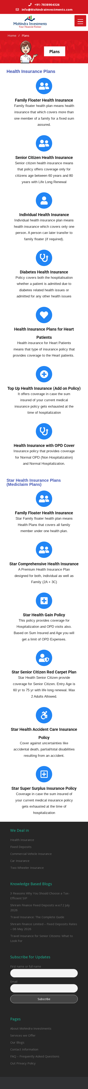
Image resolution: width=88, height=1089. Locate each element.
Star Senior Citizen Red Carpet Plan (44, 672)
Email (13, 982)
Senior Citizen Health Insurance (44, 157)
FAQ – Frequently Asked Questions (34, 1056)
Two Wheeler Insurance (27, 868)
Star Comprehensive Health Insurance (44, 563)
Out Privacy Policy (23, 1063)
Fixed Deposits (21, 847)
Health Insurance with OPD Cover (44, 445)
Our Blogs (17, 1042)
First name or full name (25, 966)
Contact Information (24, 1049)
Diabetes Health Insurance (44, 272)
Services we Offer (23, 1035)
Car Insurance (19, 861)
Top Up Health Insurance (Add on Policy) (44, 388)
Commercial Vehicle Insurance (31, 854)
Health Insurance (22, 840)
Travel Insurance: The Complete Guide (37, 917)
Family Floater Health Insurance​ (44, 100)
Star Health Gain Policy (44, 614)
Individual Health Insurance (44, 214)
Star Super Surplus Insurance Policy (44, 788)
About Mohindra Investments (30, 1028)
